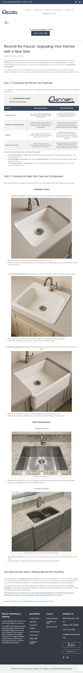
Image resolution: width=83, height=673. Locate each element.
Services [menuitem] (37, 10)
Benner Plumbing (42, 593)
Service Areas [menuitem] (51, 627)
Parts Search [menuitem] (35, 632)
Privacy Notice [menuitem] (52, 618)
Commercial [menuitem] (34, 618)
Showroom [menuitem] (58, 10)
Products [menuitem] (47, 10)
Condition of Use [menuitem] (51, 622)
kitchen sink (11, 60)
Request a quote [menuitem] (49, 14)
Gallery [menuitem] (32, 628)
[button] (76, 2)
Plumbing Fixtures (16, 601)
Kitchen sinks (49, 601)
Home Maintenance (29, 601)
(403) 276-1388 (69, 630)
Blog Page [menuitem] (34, 638)
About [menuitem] (27, 10)
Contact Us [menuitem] (69, 10)
